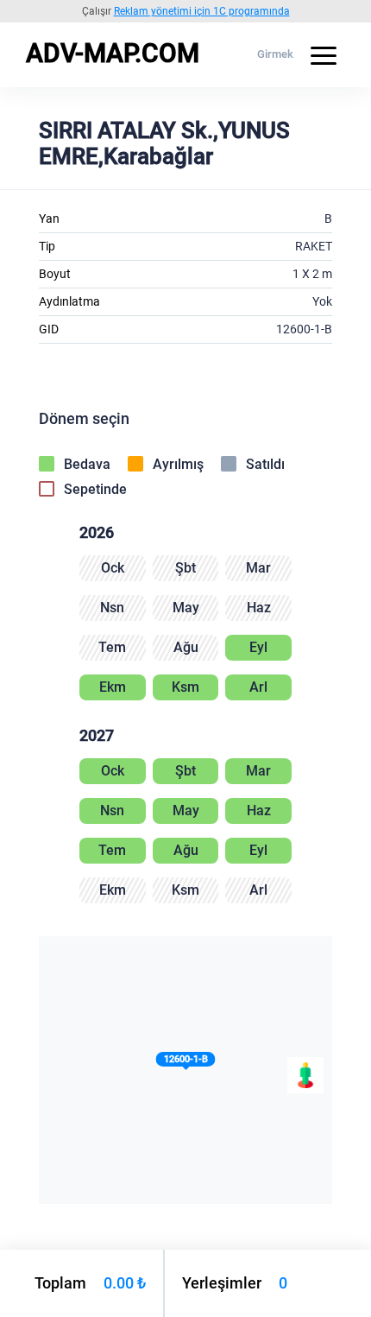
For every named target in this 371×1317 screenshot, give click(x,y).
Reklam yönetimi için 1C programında (202, 11)
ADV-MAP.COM (112, 53)
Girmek (275, 53)
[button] (186, 1062)
